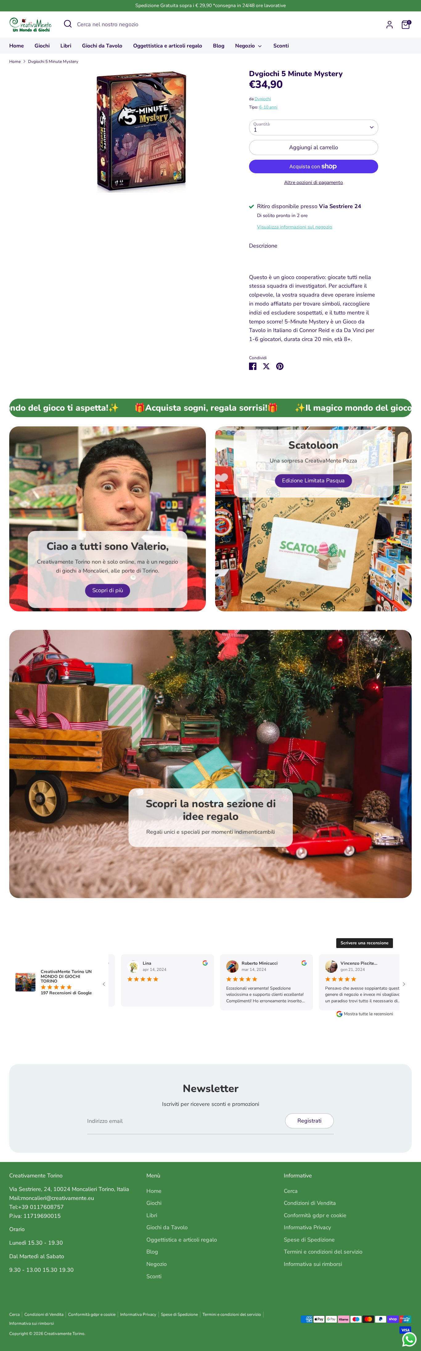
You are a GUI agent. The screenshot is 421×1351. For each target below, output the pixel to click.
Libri (65, 45)
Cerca (291, 1191)
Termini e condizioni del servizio (323, 1251)
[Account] (389, 24)
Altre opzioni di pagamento (313, 182)
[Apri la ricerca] (68, 24)
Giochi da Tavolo (102, 45)
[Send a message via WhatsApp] (409, 1339)
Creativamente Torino (64, 1334)
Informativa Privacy (307, 1227)
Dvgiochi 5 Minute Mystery (53, 61)
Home (16, 45)
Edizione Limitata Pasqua (313, 480)
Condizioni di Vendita (310, 1203)
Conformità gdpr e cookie (315, 1215)
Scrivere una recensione (365, 943)
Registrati (309, 1120)
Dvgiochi (263, 99)
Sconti (281, 45)
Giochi (42, 45)
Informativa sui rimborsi (313, 1264)
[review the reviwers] (196, 964)
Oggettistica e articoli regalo (167, 45)
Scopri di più (107, 590)
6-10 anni (268, 107)
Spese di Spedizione (309, 1239)
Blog (218, 45)
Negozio (245, 45)
